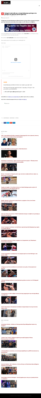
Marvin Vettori (12, 117)
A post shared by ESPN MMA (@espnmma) (15, 76)
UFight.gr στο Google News (13, 96)
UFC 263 (17, 117)
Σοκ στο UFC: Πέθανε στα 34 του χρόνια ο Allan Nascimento (14, 148)
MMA (12, 15)
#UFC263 (19, 87)
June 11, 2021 (22, 91)
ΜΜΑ (20, 99)
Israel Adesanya (6, 117)
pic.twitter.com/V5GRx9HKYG (10, 89)
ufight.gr (25, 99)
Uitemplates (29, 395)
